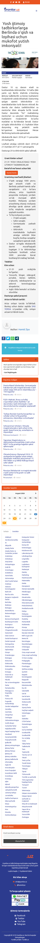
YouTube (21, 921)
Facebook (21, 915)
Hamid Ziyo (24, 329)
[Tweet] (8, 338)
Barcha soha (9, 394)
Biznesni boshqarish (11, 435)
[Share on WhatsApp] (12, 338)
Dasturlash (8, 477)
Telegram (21, 924)
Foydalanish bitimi (26, 871)
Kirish (27, 2)
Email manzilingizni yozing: (11, 833)
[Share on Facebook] (4, 338)
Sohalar (6, 531)
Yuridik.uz (25, 940)
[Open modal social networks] (17, 338)
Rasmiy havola (11, 173)
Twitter (21, 918)
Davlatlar (15, 531)
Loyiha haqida (12, 871)
